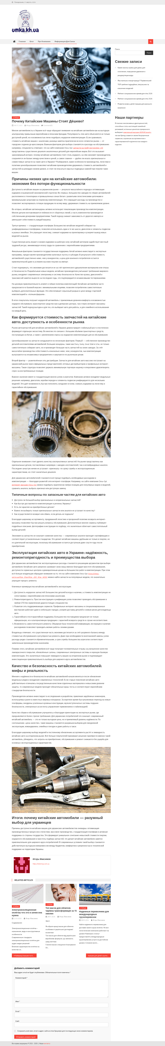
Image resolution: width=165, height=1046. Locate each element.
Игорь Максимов (32, 125)
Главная (22, 41)
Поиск (117, 49)
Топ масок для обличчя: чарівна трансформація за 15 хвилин (61, 910)
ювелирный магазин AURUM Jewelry (137, 132)
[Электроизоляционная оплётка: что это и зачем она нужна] (27, 893)
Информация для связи (65, 41)
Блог (32, 41)
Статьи (16, 117)
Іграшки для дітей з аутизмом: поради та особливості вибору (99, 955)
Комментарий (21, 978)
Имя (17, 1001)
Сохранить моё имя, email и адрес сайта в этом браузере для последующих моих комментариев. (55, 1031)
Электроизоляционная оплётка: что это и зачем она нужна (27, 912)
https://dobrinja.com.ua (41, 863)
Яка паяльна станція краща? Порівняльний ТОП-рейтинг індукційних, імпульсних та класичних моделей (134, 84)
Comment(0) (48, 125)
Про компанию (44, 41)
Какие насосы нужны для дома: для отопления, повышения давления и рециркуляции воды (131, 71)
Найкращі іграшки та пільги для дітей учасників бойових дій (26, 955)
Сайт (17, 1021)
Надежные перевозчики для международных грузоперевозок (94, 914)
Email (17, 1011)
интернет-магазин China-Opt (24, 484)
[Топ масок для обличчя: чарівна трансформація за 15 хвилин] (61, 892)
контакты (47, 1043)
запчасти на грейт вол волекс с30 (88, 147)
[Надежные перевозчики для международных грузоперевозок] (95, 894)
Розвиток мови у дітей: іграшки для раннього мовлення (135, 106)
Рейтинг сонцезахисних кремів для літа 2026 (135, 93)
